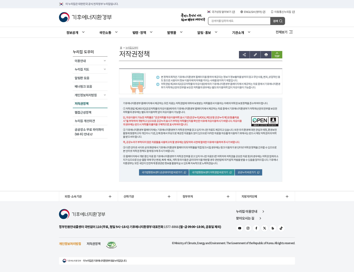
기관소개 (238, 32)
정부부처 (188, 196)
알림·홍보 (204, 32)
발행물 (171, 32)
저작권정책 (93, 243)
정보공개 (72, 32)
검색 (275, 21)
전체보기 (281, 31)
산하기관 (129, 196)
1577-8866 (171, 227)
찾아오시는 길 (245, 218)
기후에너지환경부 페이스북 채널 (256, 228)
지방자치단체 (249, 196)
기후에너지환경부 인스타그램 (248, 228)
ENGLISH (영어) (253, 12)
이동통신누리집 (282, 12)
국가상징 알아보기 (221, 12)
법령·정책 (139, 32)
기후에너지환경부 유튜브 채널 (239, 228)
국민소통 (105, 32)
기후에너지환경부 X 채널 (264, 228)
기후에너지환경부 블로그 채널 (273, 228)
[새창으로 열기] (111, 243)
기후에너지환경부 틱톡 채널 (281, 228)
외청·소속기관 (73, 196)
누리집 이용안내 (246, 211)
